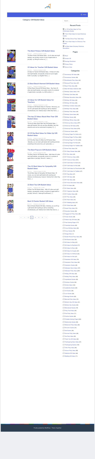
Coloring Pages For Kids (71, 143)
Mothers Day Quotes (70, 305)
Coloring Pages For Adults (72, 134)
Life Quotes (68, 291)
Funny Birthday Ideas (70, 228)
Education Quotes (69, 211)
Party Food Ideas (69, 310)
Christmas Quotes (69, 131)
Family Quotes (69, 217)
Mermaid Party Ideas (70, 299)
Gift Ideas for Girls (70, 256)
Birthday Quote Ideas (70, 114)
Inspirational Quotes (70, 279)
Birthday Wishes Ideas (71, 120)
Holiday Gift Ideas (69, 273)
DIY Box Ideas (69, 154)
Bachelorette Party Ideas (71, 80)
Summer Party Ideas (70, 333)
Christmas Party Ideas (71, 128)
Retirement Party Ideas (71, 325)
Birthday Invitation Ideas (71, 106)
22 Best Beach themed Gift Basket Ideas (43, 83)
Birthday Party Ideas (70, 108)
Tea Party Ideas (69, 336)
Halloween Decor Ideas (71, 268)
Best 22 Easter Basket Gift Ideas (40, 201)
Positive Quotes (69, 316)
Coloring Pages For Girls (71, 140)
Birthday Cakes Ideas (70, 91)
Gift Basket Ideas (69, 239)
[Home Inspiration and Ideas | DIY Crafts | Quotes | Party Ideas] (47, 6)
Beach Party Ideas (70, 86)
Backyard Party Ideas (70, 83)
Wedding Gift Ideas (70, 356)
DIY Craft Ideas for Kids (71, 165)
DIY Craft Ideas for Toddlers (72, 171)
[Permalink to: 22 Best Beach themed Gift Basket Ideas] (11, 88)
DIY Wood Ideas (69, 205)
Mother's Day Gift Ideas (71, 302)
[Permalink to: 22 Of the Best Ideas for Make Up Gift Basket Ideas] (10, 138)
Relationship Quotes (70, 322)
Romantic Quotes (69, 327)
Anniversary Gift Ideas (71, 74)
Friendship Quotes (70, 225)
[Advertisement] (22, 35)
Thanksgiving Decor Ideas (72, 342)
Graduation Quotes (70, 265)
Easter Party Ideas (70, 208)
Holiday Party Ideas (70, 276)
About (66, 56)
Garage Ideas (68, 234)
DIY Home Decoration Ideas (72, 182)
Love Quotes (68, 293)
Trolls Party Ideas (69, 347)
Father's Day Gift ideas (71, 219)
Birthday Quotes (69, 117)
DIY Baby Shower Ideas (71, 151)
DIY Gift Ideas (68, 177)
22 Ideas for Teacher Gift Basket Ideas (43, 67)
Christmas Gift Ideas (70, 126)
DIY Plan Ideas (69, 197)
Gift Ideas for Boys (70, 248)
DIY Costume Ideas (70, 160)
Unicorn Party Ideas (70, 350)
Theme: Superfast (56, 428)
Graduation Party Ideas (71, 262)
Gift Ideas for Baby (70, 242)
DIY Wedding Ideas (70, 202)
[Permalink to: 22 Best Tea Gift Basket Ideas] (10, 190)
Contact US (68, 58)
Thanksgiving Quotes (70, 345)
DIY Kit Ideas (68, 185)
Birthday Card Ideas (70, 94)
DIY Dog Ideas (69, 174)
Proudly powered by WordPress (42, 428)
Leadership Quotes (70, 288)
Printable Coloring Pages (71, 319)
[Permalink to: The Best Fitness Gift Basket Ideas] (11, 56)
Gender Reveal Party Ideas (72, 236)
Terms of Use (68, 67)
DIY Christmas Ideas (70, 157)
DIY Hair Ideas (69, 180)
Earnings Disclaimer (70, 61)
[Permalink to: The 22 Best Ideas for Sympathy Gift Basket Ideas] (10, 171)
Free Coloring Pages (70, 222)
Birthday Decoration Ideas (72, 97)
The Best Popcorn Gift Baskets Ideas (42, 150)
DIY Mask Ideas (69, 188)
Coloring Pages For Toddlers (72, 145)
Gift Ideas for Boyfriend (71, 245)
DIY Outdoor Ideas (70, 194)
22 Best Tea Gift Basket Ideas (39, 185)
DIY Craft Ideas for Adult (71, 162)
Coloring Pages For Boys (71, 137)
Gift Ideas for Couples (71, 251)
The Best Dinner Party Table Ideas (74, 39)
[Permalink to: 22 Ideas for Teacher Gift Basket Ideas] (11, 72)
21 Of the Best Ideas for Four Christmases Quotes (72, 30)
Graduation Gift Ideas (70, 259)
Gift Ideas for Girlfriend (71, 254)
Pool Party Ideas (69, 313)
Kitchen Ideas (68, 285)
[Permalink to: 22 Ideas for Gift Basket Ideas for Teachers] (11, 105)
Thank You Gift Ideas (70, 339)
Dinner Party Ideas (70, 148)
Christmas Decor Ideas (71, 123)
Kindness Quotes (69, 282)
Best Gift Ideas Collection (72, 89)
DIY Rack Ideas (69, 199)
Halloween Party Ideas (71, 271)
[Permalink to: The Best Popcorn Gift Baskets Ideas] (10, 155)
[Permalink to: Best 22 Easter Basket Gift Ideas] (10, 206)
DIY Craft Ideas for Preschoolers (73, 168)
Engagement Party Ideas (71, 214)
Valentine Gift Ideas (70, 353)
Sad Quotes (68, 330)
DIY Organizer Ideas (70, 191)
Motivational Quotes (70, 308)
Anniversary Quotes (70, 77)
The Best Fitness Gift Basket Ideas (41, 51)
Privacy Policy (69, 64)
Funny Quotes (68, 231)
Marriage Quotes (69, 296)
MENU (84, 15)
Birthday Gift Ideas (70, 100)
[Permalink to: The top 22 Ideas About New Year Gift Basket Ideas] (11, 121)
